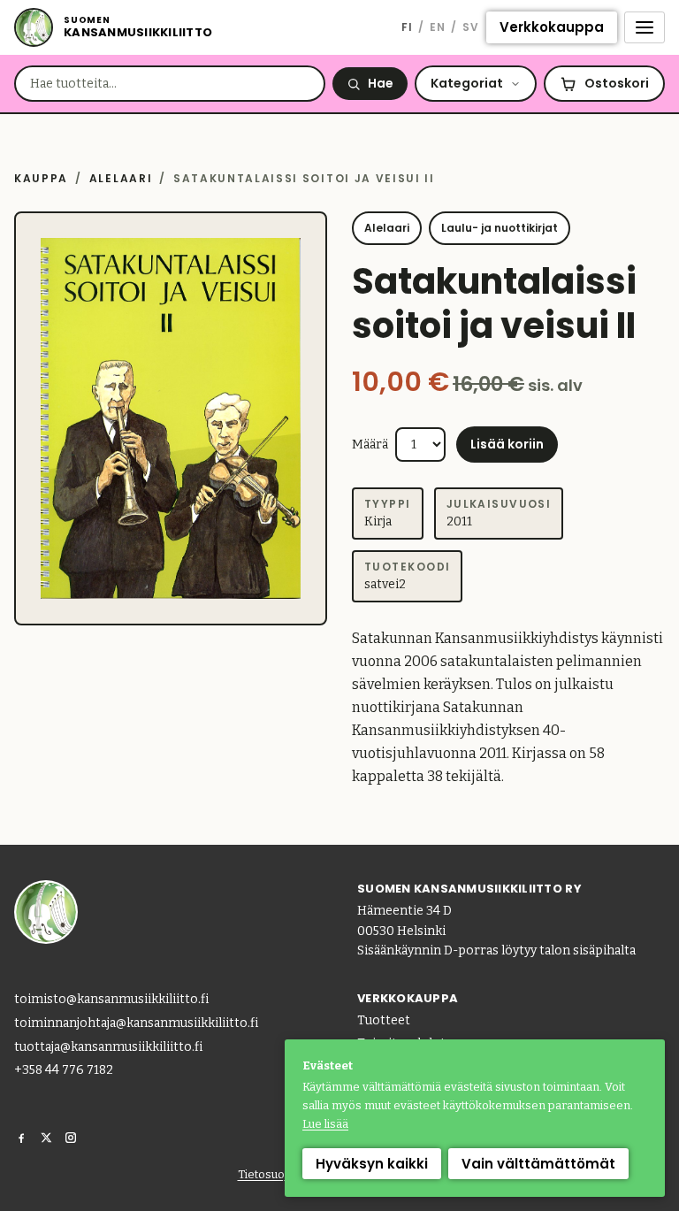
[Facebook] (21, 1138)
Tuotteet (383, 1020)
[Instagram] (71, 1138)
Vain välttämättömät (538, 1163)
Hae (380, 83)
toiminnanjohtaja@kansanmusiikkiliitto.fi (136, 1023)
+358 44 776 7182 (63, 1069)
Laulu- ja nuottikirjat (499, 227)
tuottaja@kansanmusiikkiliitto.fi (108, 1046)
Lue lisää (325, 1124)
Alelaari (120, 178)
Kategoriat (467, 83)
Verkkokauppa (552, 27)
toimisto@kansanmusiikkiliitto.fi (111, 999)
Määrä (370, 444)
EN (438, 26)
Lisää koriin (507, 444)
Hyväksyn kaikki (372, 1163)
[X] (46, 1138)
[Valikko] (644, 27)
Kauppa (41, 178)
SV (470, 26)
